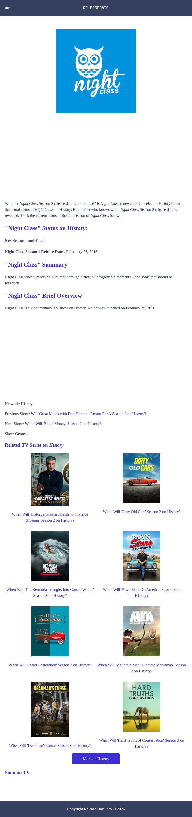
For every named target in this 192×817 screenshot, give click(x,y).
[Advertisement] (96, 156)
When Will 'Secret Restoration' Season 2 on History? (50, 665)
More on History (96, 759)
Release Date (94, 809)
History (27, 404)
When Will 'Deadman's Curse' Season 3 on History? (50, 745)
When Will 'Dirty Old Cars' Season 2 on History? (142, 512)
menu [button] (9, 8)
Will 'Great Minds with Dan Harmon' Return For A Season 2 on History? (88, 414)
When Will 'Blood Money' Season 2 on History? (63, 424)
